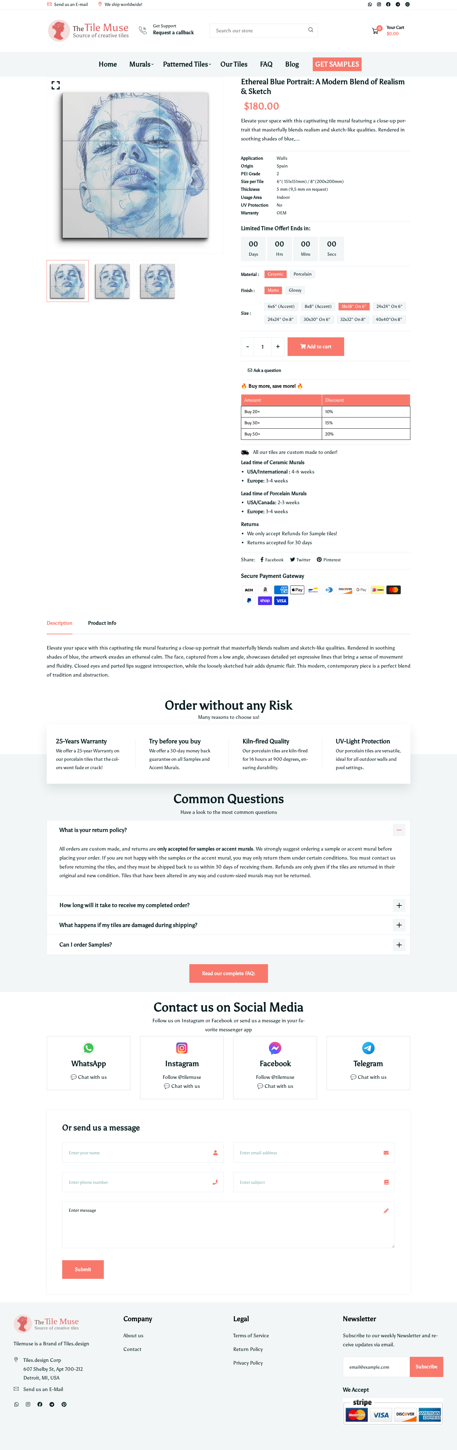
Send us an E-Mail (43, 1389)
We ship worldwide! (123, 4)
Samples (192, 759)
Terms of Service (251, 1335)
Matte (273, 290)
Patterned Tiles (185, 64)
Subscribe (426, 1367)
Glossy (295, 290)
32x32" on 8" (353, 319)
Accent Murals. (164, 767)
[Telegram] (398, 4)
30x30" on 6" (317, 319)
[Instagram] (378, 4)
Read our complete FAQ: (228, 973)
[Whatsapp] (369, 4)
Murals (139, 64)
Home (108, 64)
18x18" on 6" (354, 306)
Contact (132, 1349)
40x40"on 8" (389, 319)
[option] (135, 165)
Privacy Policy (248, 1363)
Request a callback (173, 32)
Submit (83, 1269)
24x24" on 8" (281, 319)
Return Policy (248, 1349)
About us (133, 1335)
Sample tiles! (323, 533)
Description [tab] (59, 623)
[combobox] (264, 31)
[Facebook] (388, 4)
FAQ (266, 64)
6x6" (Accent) (281, 306)
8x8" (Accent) (318, 306)
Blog (292, 64)
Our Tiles (233, 64)
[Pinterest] (407, 4)
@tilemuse (189, 1077)
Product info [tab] (102, 623)
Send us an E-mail (70, 4)
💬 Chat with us (89, 1077)
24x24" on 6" (389, 306)
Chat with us (185, 1086)
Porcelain (302, 274)
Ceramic (276, 274)
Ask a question (267, 370)
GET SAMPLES (337, 64)
